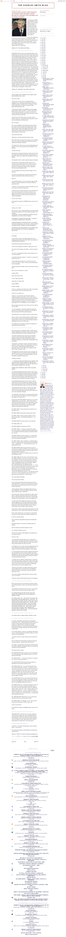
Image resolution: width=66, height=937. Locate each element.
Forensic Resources (31, 776)
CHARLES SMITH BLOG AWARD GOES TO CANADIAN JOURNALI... (47, 160)
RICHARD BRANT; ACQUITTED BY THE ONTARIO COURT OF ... (48, 320)
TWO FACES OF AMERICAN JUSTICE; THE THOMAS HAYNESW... (47, 358)
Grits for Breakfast (31, 795)
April (43, 365)
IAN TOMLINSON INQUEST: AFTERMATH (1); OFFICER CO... (48, 308)
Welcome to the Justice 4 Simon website (31, 858)
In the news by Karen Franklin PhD (31, 783)
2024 (42, 42)
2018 (42, 52)
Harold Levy (49, 383)
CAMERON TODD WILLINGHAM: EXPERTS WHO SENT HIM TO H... (47, 164)
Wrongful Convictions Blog (31, 813)
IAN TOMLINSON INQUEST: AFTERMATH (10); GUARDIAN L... (47, 241)
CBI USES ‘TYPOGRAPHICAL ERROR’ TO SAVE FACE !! (31, 847)
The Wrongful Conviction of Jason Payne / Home (31, 862)
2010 (42, 372)
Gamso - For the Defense (31, 779)
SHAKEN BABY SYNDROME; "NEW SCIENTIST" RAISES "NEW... (48, 233)
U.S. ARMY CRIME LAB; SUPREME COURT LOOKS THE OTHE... (48, 147)
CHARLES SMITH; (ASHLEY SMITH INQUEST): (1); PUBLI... (47, 100)
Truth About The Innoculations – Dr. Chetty (31, 807)
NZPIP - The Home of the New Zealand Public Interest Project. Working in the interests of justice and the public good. (31, 900)
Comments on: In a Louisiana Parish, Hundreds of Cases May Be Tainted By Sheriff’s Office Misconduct (31, 755)
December (44, 65)
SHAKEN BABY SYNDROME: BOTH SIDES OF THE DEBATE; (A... (48, 156)
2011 (42, 63)
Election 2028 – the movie (31, 764)
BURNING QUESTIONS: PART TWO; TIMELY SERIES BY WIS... (48, 185)
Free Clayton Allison (31, 934)
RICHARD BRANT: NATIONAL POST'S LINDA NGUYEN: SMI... (48, 312)
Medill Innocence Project (31, 888)
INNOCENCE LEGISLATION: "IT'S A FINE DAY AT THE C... (47, 181)
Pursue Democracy (31, 763)
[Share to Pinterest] (37, 736)
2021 (42, 47)
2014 (42, 58)
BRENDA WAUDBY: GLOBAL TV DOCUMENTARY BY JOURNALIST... (47, 291)
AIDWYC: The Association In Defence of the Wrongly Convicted (31, 891)
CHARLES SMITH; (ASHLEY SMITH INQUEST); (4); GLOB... (47, 92)
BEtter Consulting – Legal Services (31, 932)
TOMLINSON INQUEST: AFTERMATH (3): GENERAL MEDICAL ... (48, 283)
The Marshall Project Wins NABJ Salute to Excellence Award (31, 768)
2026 (42, 38)
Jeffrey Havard (31, 887)
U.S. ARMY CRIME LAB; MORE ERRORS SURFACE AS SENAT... (48, 207)
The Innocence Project (31, 881)
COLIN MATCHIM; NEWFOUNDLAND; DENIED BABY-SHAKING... (48, 104)
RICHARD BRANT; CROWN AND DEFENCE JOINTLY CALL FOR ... (47, 329)
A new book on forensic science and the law (31, 840)
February (44, 369)
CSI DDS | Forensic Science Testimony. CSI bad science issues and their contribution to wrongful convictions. (31, 771)
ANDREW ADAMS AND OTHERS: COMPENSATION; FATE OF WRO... (48, 246)
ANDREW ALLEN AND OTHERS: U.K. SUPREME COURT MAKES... (47, 237)
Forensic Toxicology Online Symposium (31, 818)
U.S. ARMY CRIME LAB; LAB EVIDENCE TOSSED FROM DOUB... (48, 117)
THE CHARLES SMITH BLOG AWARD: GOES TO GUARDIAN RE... (47, 135)
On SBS (31, 787)
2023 (42, 43)
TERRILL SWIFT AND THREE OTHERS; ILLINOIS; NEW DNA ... (47, 131)
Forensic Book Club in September (31, 777)
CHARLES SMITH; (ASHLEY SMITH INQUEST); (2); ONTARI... (47, 96)
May (43, 77)
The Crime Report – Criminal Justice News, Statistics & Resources (31, 860)
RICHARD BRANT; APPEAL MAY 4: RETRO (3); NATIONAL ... (47, 345)
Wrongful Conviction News (31, 799)
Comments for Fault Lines (31, 835)
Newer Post (14, 741)
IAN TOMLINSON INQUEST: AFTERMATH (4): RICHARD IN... (48, 275)
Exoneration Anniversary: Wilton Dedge (31, 829)
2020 (42, 48)
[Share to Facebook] (36, 736)
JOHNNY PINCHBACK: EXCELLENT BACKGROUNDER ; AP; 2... (48, 211)
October (44, 68)
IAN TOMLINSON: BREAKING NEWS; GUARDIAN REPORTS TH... (48, 151)
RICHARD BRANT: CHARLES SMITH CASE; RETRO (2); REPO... (47, 350)
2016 (42, 55)
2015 (42, 57)
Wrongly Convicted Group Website (31, 810)
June (43, 75)
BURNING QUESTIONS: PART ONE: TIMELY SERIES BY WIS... (48, 193)
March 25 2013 (31, 855)
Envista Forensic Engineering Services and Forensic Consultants (31, 875)
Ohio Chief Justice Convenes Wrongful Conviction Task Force (31, 814)
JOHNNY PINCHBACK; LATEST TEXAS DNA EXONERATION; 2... (46, 219)
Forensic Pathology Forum (31, 824)
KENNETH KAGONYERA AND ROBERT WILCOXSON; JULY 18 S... (48, 143)
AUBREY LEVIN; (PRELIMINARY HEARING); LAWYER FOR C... (48, 88)
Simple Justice (31, 870)
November (44, 67)
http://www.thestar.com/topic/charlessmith (19, 723)
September (44, 70)
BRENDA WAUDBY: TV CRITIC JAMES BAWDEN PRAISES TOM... (48, 304)
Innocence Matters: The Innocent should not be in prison (31, 849)
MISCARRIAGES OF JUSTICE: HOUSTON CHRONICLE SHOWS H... (48, 203)
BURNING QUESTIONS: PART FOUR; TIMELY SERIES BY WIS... (48, 172)
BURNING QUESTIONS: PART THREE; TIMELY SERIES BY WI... (48, 176)
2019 (42, 50)
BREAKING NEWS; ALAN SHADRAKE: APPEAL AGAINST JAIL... (47, 113)
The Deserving (31, 780)
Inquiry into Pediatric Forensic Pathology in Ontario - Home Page (31, 885)
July (43, 73)
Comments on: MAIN (31, 871)
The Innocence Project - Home (31, 865)
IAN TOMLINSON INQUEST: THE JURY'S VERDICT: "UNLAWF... (47, 333)
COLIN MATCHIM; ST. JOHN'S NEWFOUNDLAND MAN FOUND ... (48, 79)
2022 (42, 45)
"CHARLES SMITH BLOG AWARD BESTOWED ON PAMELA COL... (47, 215)
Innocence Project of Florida (31, 828)
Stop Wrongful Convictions (31, 806)
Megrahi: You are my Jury (31, 842)
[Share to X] (35, 736)
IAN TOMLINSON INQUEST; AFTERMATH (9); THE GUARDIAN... (47, 254)
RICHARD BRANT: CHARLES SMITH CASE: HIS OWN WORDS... (47, 341)
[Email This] (32, 736)
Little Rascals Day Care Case (31, 820)
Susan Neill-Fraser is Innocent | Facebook (31, 863)
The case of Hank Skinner (31, 893)
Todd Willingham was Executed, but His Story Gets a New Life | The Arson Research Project (31, 854)
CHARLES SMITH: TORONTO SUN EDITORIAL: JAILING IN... (48, 279)
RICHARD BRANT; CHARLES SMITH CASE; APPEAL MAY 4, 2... (48, 362)
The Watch (31, 832)
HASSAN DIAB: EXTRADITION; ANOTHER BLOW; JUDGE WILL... (47, 109)
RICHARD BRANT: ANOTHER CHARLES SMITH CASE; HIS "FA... (47, 337)
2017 (42, 53)
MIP (31, 803)
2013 (42, 60)
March (43, 367)
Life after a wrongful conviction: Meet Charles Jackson (31, 800)
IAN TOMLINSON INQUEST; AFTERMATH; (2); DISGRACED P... (47, 296)
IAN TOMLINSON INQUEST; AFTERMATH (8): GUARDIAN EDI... (47, 258)
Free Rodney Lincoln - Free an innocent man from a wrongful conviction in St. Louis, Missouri (31, 896)
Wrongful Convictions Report (31, 760)
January (44, 370)
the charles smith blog (33, 5)
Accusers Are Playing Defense (31, 788)
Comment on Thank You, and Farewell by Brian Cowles (31, 836)
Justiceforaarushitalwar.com (31, 846)
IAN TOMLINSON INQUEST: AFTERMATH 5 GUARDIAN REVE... (48, 271)
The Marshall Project (31, 767)
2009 (42, 374)
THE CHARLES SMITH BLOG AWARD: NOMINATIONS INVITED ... (47, 189)
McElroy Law (31, 897)
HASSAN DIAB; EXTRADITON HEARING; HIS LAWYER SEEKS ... (48, 121)
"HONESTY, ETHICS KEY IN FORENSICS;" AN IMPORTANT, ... (47, 354)
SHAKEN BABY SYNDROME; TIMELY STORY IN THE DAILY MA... (48, 325)
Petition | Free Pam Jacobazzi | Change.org (31, 873)
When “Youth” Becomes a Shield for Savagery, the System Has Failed (31, 761)
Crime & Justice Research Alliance (31, 791)
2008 (42, 376)
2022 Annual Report (31, 804)
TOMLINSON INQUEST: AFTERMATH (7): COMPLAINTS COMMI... (47, 262)
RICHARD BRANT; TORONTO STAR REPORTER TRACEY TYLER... (48, 316)
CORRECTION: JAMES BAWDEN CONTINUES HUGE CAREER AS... (47, 300)
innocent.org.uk (31, 877)
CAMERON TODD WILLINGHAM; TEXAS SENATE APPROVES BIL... (48, 229)
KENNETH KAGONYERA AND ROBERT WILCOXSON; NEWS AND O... (48, 250)
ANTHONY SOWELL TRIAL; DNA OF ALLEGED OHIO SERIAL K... (47, 168)
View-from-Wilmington (31, 839)
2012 (42, 62)
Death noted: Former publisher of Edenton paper (31, 821)
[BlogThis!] (33, 736)
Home (25, 741)
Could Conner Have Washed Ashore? (31, 811)
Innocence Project (31, 924)
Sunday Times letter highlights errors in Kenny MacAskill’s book (31, 843)
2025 (42, 40)
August (43, 72)
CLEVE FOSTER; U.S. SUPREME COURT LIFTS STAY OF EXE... (47, 84)
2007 (42, 377)
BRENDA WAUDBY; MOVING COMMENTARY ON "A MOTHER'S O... (47, 287)
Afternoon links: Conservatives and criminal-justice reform (31, 833)
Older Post (36, 741)
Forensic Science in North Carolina (31, 817)
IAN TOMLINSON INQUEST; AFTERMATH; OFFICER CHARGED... (47, 139)
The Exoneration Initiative (31, 868)
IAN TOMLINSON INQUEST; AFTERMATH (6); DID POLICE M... (47, 266)
